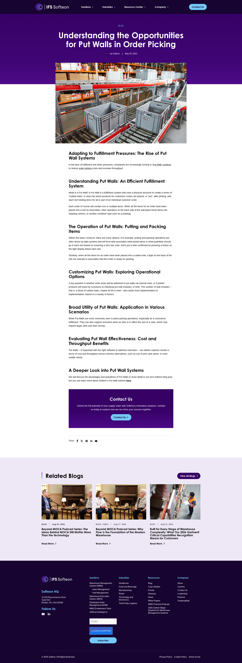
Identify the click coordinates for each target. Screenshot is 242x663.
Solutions (86, 7)
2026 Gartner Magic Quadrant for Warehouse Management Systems (159, 610)
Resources (154, 577)
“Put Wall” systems (161, 164)
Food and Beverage (128, 587)
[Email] (96, 441)
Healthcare (124, 583)
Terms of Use (194, 657)
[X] (81, 441)
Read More (48, 543)
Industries (107, 7)
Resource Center (133, 7)
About (180, 583)
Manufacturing (125, 590)
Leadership (182, 594)
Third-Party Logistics (128, 603)
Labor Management (99, 589)
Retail (121, 594)
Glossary (152, 594)
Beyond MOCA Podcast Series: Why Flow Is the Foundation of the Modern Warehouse (120, 532)
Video (105, 524)
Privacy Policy (165, 657)
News (150, 597)
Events (151, 590)
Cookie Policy (180, 657)
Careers (181, 587)
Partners (181, 597)
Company (160, 7)
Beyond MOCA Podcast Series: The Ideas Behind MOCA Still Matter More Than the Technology (66, 532)
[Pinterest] (86, 441)
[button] (92, 7)
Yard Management (98, 593)
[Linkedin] (91, 441)
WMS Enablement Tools (100, 608)
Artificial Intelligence (98, 612)
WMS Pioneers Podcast (158, 604)
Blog (121, 26)
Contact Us (120, 417)
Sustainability (183, 601)
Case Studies (154, 587)
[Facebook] (77, 441)
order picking (85, 168)
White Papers (154, 601)
